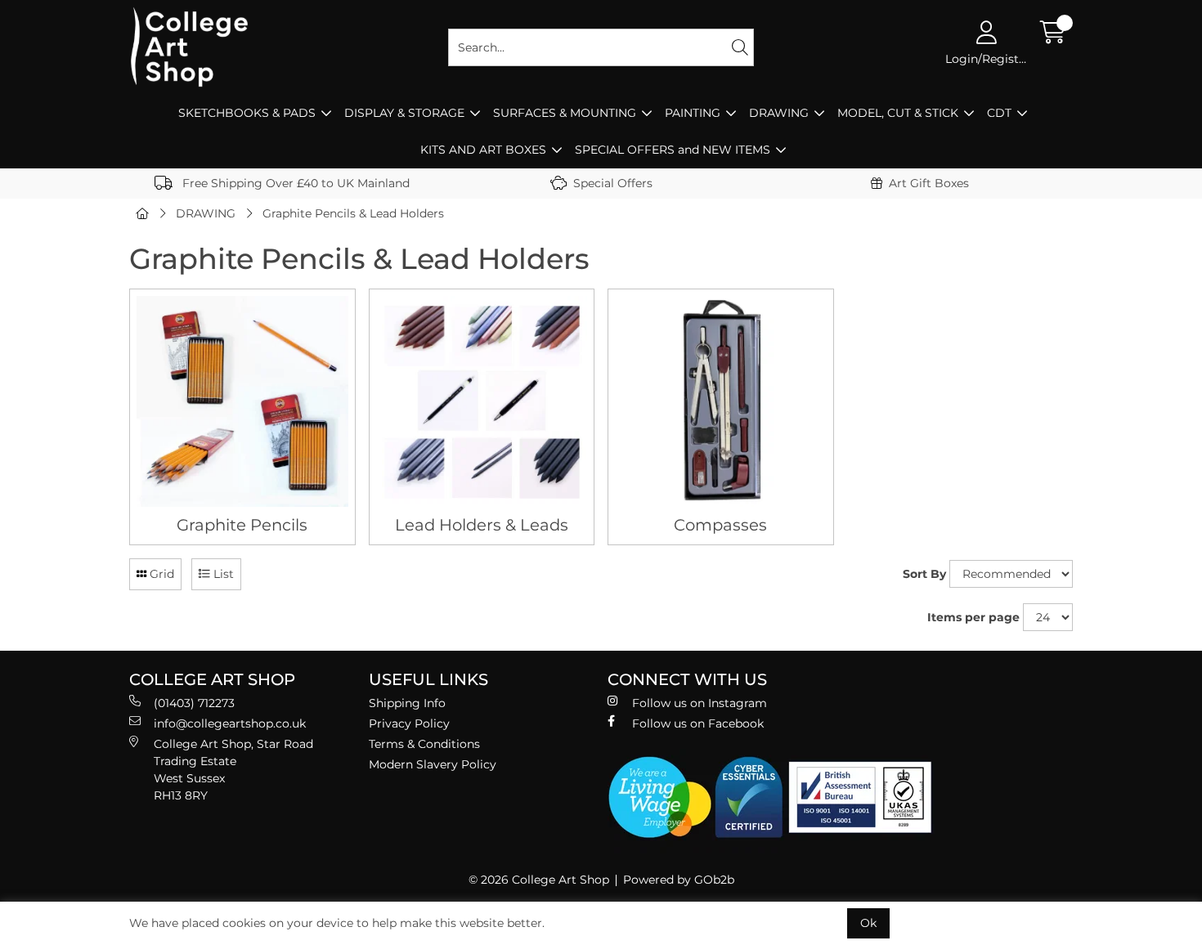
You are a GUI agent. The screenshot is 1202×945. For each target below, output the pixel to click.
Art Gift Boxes (929, 183)
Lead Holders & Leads (481, 525)
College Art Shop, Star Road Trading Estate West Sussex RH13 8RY (233, 770)
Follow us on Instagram (699, 703)
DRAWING (779, 112)
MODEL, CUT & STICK (897, 112)
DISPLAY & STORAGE (404, 112)
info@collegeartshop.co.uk (230, 723)
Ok (868, 923)
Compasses (720, 525)
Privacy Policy (409, 723)
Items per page (973, 617)
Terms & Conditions (424, 744)
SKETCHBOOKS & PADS (247, 112)
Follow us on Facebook (698, 723)
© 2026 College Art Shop (539, 879)
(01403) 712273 (194, 703)
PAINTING (692, 112)
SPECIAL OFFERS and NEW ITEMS (672, 149)
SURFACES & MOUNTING (564, 112)
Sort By (924, 574)
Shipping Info (407, 703)
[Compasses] (721, 402)
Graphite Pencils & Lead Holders (353, 213)
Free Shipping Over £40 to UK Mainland (294, 183)
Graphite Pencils (242, 525)
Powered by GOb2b (678, 879)
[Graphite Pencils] (242, 402)
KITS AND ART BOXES (483, 149)
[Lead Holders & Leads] (482, 402)
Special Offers (613, 183)
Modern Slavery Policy (432, 764)
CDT (999, 112)
